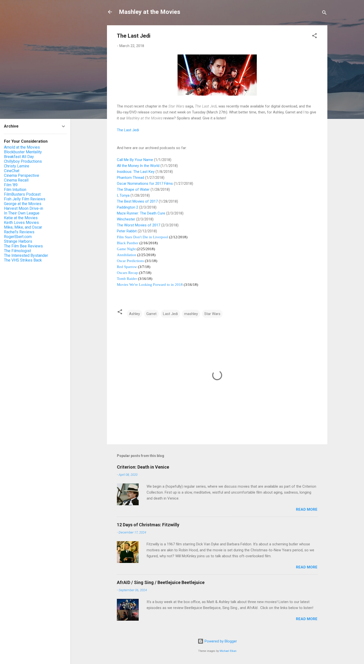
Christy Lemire (16, 166)
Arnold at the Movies (22, 147)
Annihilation (126, 255)
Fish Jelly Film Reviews (24, 199)
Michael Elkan (228, 651)
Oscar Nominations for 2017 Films (145, 183)
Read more (306, 509)
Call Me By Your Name (135, 160)
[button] (314, 36)
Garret (151, 314)
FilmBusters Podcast (22, 194)
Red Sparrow (127, 267)
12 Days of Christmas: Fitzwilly (148, 524)
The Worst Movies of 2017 (138, 225)
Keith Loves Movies (21, 222)
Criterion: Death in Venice (143, 467)
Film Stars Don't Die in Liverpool (142, 237)
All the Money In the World (138, 165)
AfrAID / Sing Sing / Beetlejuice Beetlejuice (161, 582)
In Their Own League (21, 213)
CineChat (11, 170)
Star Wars (212, 314)
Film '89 (11, 185)
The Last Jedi (128, 130)
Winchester (126, 219)
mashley (191, 314)
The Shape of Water (133, 189)
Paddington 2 (127, 207)
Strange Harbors (18, 241)
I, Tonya (123, 195)
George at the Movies (22, 203)
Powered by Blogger (220, 641)
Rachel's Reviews (19, 232)
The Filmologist (17, 250)
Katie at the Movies (21, 217)
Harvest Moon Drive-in (23, 208)
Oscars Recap (127, 273)
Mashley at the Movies (149, 11)
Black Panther (127, 243)
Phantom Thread (130, 177)
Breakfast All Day (19, 156)
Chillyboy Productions (23, 161)
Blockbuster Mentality (23, 152)
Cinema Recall (16, 180)
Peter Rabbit (127, 231)
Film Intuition (15, 189)
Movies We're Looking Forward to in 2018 (150, 285)
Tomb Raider (127, 279)
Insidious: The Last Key (136, 171)
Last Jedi (170, 314)
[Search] (324, 13)
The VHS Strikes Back (23, 260)
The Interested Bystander (26, 255)
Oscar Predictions (130, 261)
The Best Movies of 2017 (137, 201)
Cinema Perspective (21, 175)
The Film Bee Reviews (23, 246)
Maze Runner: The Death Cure (141, 213)
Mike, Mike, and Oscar (23, 227)
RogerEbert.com (18, 236)
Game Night (126, 249)
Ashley (134, 314)
